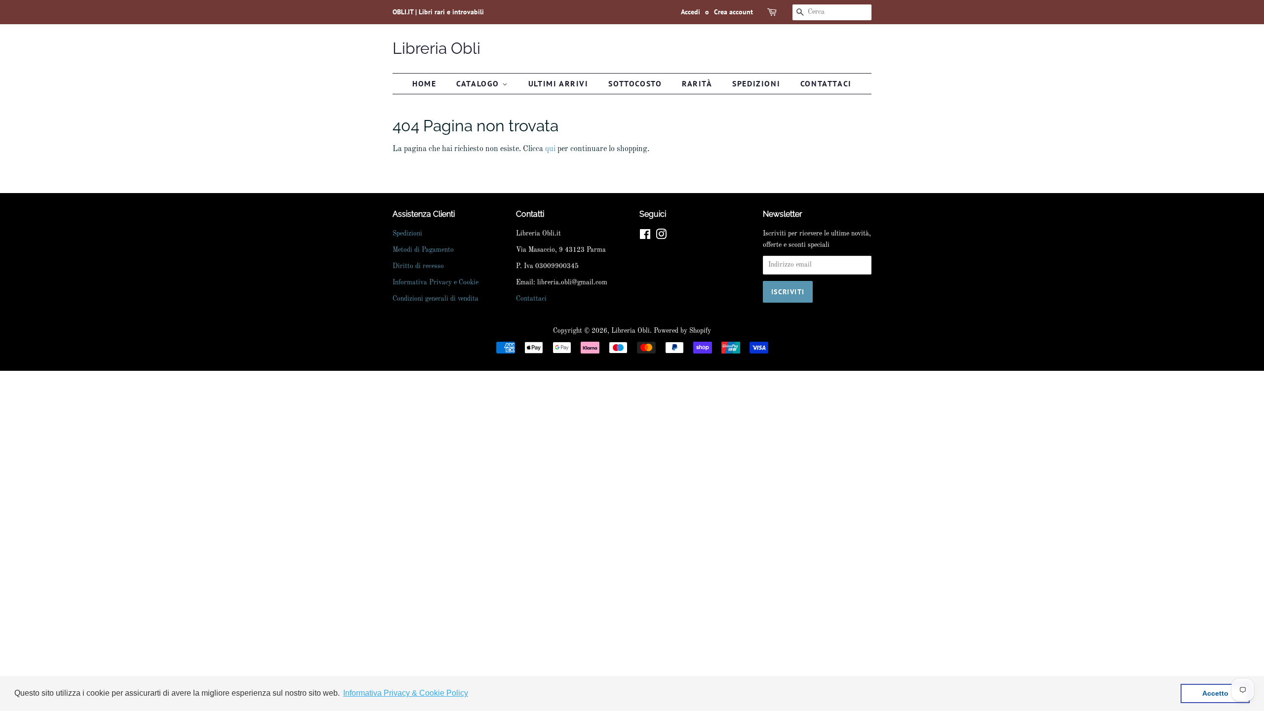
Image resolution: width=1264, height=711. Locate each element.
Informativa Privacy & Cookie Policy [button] (405, 693)
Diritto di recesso (418, 266)
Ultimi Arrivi (558, 83)
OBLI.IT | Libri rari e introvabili (438, 11)
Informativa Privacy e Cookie (435, 282)
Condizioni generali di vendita (435, 299)
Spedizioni (756, 83)
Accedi (690, 11)
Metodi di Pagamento (423, 250)
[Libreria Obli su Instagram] (661, 237)
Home (424, 83)
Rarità (697, 83)
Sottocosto (635, 83)
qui (550, 149)
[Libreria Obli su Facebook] (645, 237)
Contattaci (826, 83)
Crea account (733, 11)
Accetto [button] (1215, 693)
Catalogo (479, 83)
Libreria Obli (436, 48)
